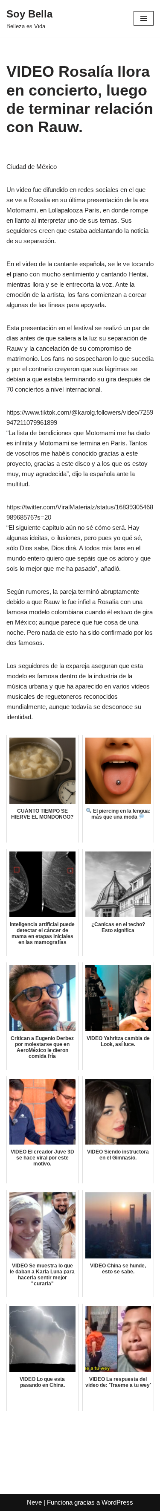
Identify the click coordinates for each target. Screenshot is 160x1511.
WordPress (117, 1502)
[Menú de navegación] (144, 18)
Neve (34, 1502)
